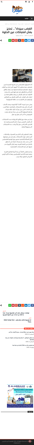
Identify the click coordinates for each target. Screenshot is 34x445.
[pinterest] (13, 40)
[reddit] (22, 40)
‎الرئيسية (32, 23)
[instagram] (26, 1)
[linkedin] (25, 40)
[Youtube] (29, 1)
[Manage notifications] (30, 441)
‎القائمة (26, 18)
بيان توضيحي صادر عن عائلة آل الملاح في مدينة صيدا (23, 345)
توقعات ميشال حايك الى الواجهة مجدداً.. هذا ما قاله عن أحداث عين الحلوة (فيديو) (16, 312)
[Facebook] (32, 1)
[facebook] (32, 40)
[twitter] (29, 40)
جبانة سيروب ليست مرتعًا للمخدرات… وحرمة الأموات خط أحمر (21, 332)
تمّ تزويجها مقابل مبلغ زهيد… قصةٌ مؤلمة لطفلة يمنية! (17, 319)
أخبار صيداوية (27, 23)
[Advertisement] (17, 57)
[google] (16, 40)
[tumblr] (19, 40)
